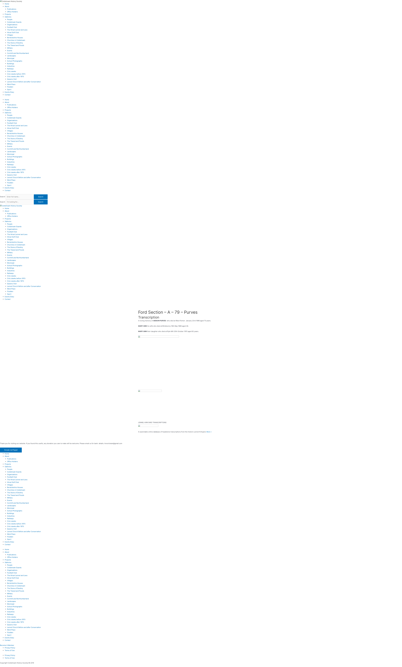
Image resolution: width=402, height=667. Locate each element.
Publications (11, 9)
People (9, 19)
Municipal (10, 58)
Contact (7, 95)
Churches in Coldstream (16, 40)
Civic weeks (11, 71)
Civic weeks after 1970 (15, 76)
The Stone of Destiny (15, 43)
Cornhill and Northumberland (18, 53)
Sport (9, 89)
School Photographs (14, 61)
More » (209, 432)
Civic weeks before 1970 (16, 74)
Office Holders (12, 12)
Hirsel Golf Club (13, 32)
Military (10, 48)
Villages (10, 35)
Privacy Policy (10, 648)
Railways (10, 69)
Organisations (12, 25)
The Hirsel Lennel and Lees (17, 30)
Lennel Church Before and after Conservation (24, 82)
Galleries (8, 17)
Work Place (11, 84)
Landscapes (11, 56)
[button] (11, 450)
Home (7, 4)
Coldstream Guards (14, 22)
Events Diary (9, 92)
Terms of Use (10, 650)
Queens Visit (12, 79)
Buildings (10, 64)
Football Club (12, 27)
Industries (11, 66)
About (7, 6)
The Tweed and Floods (15, 45)
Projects (8, 14)
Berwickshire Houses (15, 38)
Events (9, 51)
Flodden (10, 87)
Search (2, 197)
